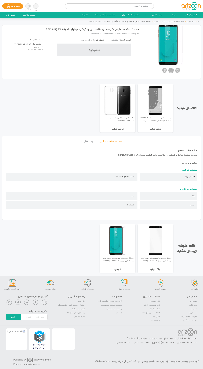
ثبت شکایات (155, 309)
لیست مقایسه (28, 15)
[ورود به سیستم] (35, 6)
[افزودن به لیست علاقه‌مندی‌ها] (177, 70)
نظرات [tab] (84, 141)
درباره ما (156, 316)
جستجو (119, 312)
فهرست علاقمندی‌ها (189, 316)
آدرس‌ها (194, 309)
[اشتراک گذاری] (171, 70)
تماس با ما (10, 15)
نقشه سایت (155, 301)
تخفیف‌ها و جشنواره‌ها (105, 14)
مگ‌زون (84, 14)
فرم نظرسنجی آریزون (151, 305)
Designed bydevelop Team (32, 360)
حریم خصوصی (79, 316)
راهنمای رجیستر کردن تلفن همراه (71, 305)
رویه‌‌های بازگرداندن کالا (76, 312)
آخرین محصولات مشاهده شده (109, 301)
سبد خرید (193, 312)
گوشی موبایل (191, 14)
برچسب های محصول (114, 309)
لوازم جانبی (157, 14)
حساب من (193, 301)
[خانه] (199, 22)
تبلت (173, 14)
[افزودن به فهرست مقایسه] (164, 70)
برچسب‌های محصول (131, 14)
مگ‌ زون (81, 301)
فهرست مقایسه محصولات (111, 305)
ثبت (13, 317)
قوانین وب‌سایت (78, 309)
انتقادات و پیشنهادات (151, 312)
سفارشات (193, 305)
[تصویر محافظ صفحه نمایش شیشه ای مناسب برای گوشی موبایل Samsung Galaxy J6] (170, 44)
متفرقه (114, 40)
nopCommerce (33, 364)
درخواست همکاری (190, 320)
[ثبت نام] (28, 6)
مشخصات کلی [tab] (108, 141)
